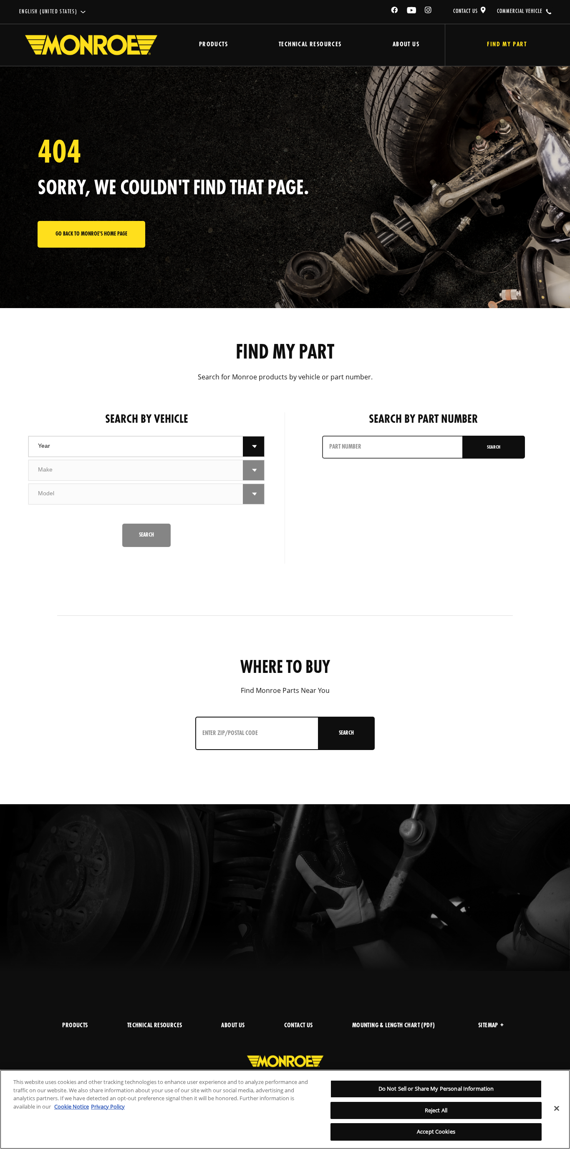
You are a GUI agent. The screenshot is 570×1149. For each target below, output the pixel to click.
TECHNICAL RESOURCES (154, 1026)
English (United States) (48, 12)
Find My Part (507, 45)
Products (213, 45)
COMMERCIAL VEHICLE (519, 11)
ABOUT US (233, 1026)
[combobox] (136, 447)
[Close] (556, 1108)
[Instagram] (428, 11)
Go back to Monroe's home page (91, 234)
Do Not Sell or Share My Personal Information (436, 1088)
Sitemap (488, 1026)
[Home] (91, 45)
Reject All (436, 1110)
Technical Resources (310, 45)
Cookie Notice (71, 1106)
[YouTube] (412, 11)
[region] (285, 1109)
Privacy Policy (108, 1106)
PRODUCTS (75, 1026)
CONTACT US (465, 11)
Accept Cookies (436, 1131)
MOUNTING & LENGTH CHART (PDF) (393, 1026)
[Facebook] (394, 11)
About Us (406, 45)
